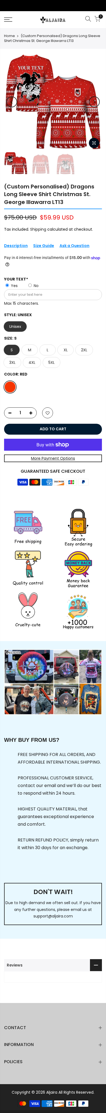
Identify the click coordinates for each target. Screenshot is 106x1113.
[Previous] (11, 101)
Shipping (38, 229)
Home (9, 35)
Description (16, 245)
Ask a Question (74, 245)
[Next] (94, 101)
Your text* (16, 279)
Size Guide (43, 245)
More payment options (53, 458)
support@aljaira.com (53, 916)
